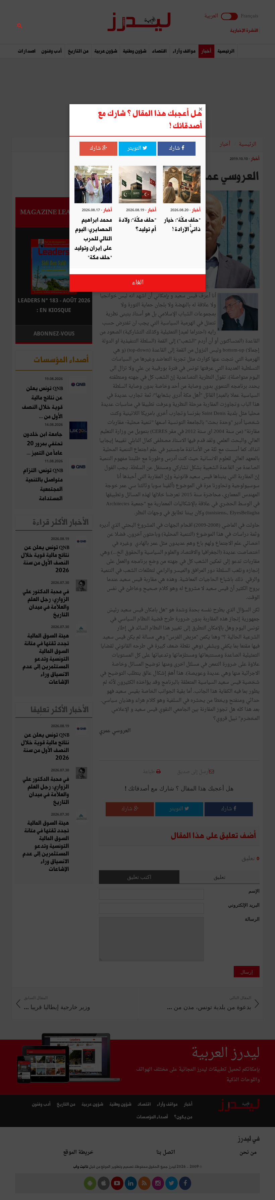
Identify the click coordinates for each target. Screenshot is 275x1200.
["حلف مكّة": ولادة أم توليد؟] (137, 185)
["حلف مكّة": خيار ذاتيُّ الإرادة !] (182, 185)
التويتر (135, 148)
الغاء (138, 283)
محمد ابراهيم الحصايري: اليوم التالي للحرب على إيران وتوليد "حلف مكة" (93, 239)
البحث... (88, 22)
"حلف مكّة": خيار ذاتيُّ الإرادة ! (182, 225)
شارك (175, 148)
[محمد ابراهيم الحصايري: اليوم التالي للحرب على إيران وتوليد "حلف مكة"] (93, 185)
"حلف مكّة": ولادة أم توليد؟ (137, 225)
